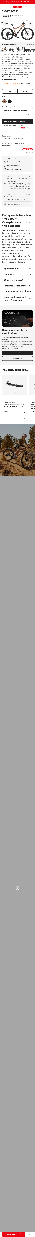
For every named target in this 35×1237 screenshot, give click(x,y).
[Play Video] (17, 318)
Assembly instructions (10, 348)
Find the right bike (14, 204)
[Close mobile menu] (29, 1234)
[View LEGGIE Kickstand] (25, 412)
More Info (29, 44)
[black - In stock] (9, 101)
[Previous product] (25, 418)
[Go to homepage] (17, 7)
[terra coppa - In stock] (4, 101)
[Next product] (30, 418)
